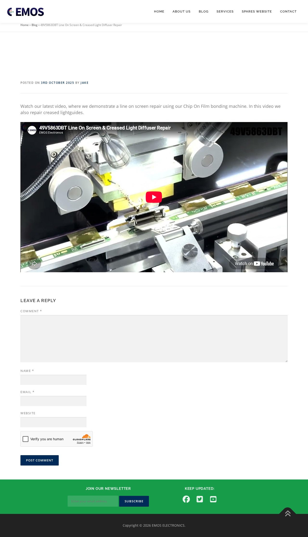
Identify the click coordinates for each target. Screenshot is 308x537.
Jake (85, 83)
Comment (31, 311)
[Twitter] (199, 499)
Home (159, 11)
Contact (288, 11)
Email (27, 392)
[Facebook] (186, 499)
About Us (182, 11)
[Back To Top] (287, 513)
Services (225, 11)
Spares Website (257, 11)
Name (27, 371)
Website (28, 413)
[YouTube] (213, 499)
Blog (203, 11)
